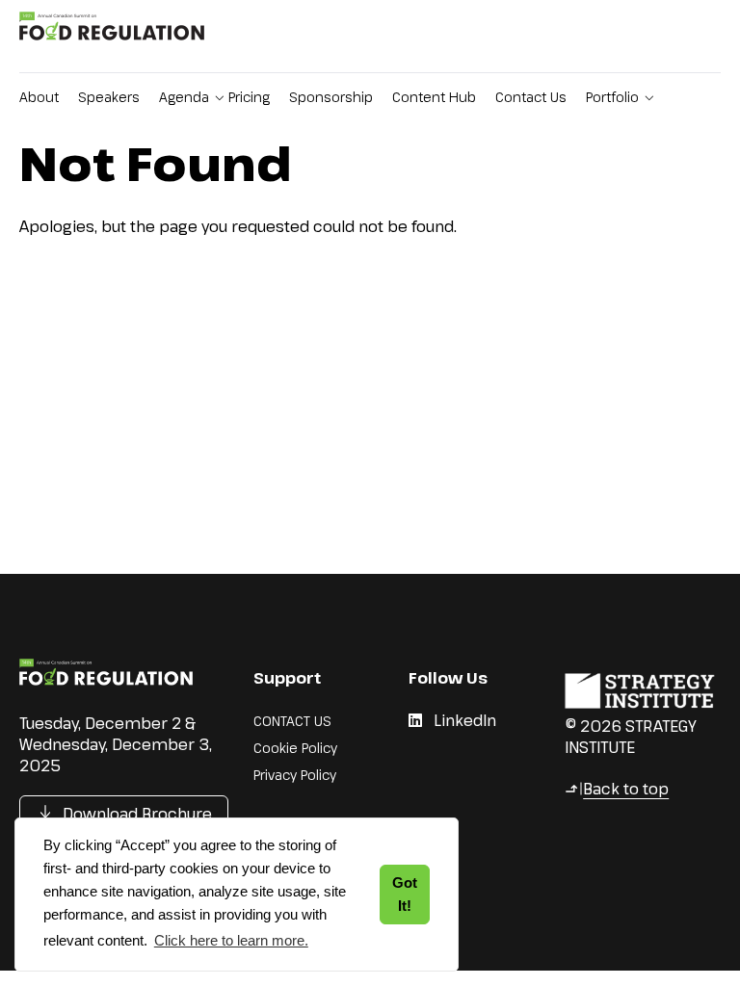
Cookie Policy (295, 748)
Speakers (109, 97)
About (39, 97)
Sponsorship (331, 97)
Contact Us (531, 97)
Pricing (249, 97)
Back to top (617, 788)
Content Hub (434, 97)
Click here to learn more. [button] (231, 940)
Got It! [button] (404, 894)
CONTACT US (292, 721)
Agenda (184, 97)
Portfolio (612, 97)
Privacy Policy (294, 774)
